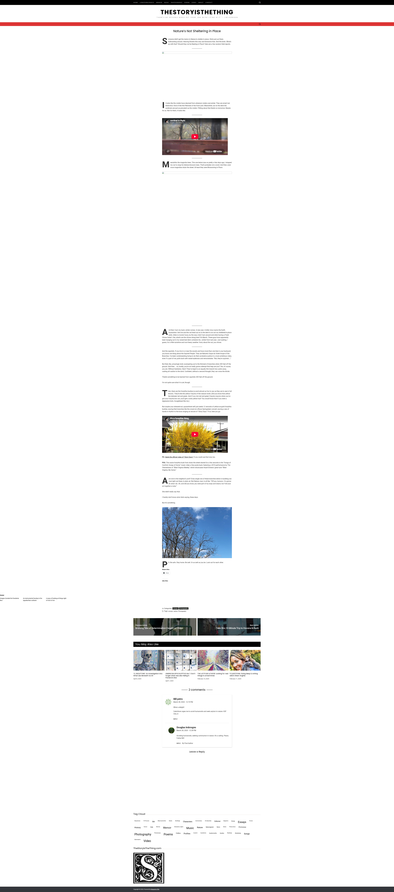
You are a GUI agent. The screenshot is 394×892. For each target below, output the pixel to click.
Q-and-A (195, 833)
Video (194, 2)
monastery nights (178, 826)
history (137, 827)
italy (151, 827)
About (200, 2)
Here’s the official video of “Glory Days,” (179, 457)
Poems (187, 2)
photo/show (232, 826)
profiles (187, 833)
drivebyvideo (208, 821)
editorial (217, 821)
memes (158, 826)
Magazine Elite (155, 889)
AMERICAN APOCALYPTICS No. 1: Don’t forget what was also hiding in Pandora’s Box (180, 676)
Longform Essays (147, 2)
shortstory (238, 833)
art (153, 821)
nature (176, 611)
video (147, 841)
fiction (251, 821)
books (170, 821)
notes (224, 826)
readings (229, 833)
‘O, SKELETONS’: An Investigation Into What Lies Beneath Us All (147, 675)
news (218, 827)
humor (145, 826)
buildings (177, 821)
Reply (175, 719)
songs (247, 833)
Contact (208, 2)
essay (233, 821)
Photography (176, 2)
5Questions (137, 821)
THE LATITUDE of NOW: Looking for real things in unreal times (213, 675)
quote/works (213, 833)
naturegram (210, 827)
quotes (222, 833)
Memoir (159, 2)
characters (187, 821)
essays (170, 611)
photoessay (242, 827)
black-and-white (162, 821)
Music (166, 2)
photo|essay (157, 833)
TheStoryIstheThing (197, 12)
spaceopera (137, 839)
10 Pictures (146, 821)
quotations (203, 833)
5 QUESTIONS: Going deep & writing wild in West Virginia (244, 675)
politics (178, 833)
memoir (167, 827)
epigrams (225, 821)
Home (135, 2)
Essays (175, 608)
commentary (198, 821)
